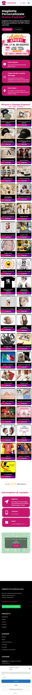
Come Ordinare (7, 642)
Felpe (4, 619)
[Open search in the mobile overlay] (21, 3)
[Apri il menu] (28, 3)
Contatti (4, 644)
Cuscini (4, 624)
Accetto (16, 546)
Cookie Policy (16, 542)
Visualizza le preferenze (16, 689)
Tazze (4, 622)
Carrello (4, 647)
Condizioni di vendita (8, 649)
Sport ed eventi (24, 160)
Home (4, 637)
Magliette (5, 617)
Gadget (4, 627)
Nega (16, 685)
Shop (3, 639)
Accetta (16, 681)
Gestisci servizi (4, 677)
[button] (30, 668)
